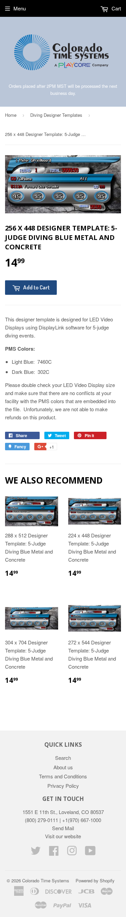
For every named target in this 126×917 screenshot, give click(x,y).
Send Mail (63, 828)
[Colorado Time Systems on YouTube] (90, 852)
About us (63, 767)
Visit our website (63, 836)
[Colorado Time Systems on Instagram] (72, 852)
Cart (115, 8)
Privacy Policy (63, 785)
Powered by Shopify (95, 880)
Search (63, 757)
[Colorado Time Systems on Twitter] (36, 852)
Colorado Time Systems (45, 880)
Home (10, 115)
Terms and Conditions (63, 776)
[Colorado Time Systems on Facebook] (54, 852)
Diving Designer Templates (56, 115)
